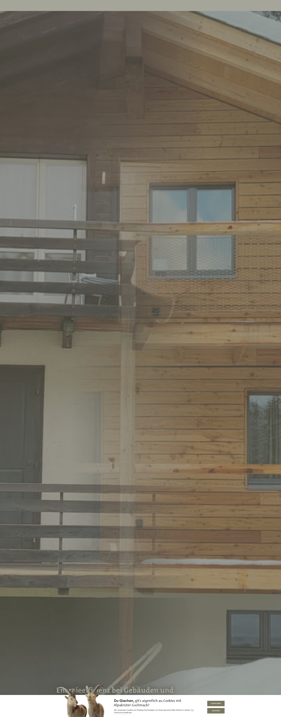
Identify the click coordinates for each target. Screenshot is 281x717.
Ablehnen (216, 711)
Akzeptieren (216, 703)
